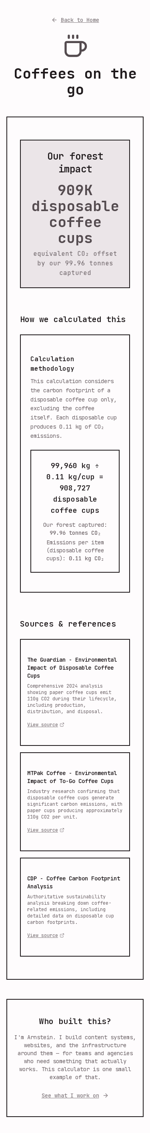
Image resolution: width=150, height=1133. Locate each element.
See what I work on (70, 1095)
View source (42, 725)
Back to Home (80, 20)
